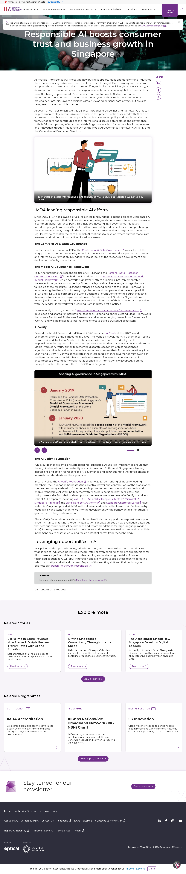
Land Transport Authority (81, 502)
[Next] (44, 450)
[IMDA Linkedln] (159, 821)
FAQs (77, 820)
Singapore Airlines (45, 502)
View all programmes (91, 758)
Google (105, 499)
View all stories (92, 679)
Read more (16, 666)
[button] (158, 83)
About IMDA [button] (29, 9)
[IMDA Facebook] (166, 821)
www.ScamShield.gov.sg (152, 26)
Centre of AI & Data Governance (101, 250)
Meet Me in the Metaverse (90, 580)
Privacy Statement (43, 830)
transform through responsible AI (71, 565)
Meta (117, 499)
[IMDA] (13, 9)
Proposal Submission (111, 9)
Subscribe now (142, 786)
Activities (132, 9)
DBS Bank (90, 499)
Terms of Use (63, 830)
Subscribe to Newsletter (108, 820)
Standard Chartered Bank (122, 502)
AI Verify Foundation (70, 481)
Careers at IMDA (29, 820)
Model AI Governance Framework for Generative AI (108, 310)
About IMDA (11, 820)
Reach (77, 830)
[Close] (179, 22)
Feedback (62, 820)
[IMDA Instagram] (172, 821)
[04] (151, 450)
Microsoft (130, 499)
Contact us (48, 820)
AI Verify (111, 333)
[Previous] (37, 450)
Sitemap (87, 820)
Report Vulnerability (15, 830)
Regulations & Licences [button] (81, 9)
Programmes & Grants (54, 9)
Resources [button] (147, 9)
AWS (77, 499)
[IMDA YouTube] (180, 821)
